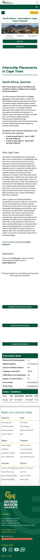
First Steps (23, 423)
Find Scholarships (7, 426)
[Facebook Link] (4, 551)
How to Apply (6, 445)
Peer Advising (24, 426)
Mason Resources (7, 472)
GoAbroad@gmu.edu (8, 530)
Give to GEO (24, 479)
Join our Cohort (25, 476)
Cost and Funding (26, 449)
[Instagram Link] (10, 551)
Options (34, 12)
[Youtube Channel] (16, 551)
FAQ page (16, 258)
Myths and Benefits (26, 430)
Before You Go (25, 445)
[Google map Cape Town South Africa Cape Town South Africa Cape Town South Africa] (20, 284)
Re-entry (23, 472)
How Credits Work (7, 457)
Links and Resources (27, 457)
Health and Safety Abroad (10, 468)
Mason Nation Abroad (9, 476)
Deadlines (4, 449)
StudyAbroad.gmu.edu (9, 532)
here (13, 235)
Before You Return (26, 468)
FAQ (21, 434)
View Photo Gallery (8, 479)
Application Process (8, 453)
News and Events (7, 430)
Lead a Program (7, 434)
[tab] (9, 36)
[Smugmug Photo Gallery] (22, 551)
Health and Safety (26, 453)
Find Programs (6, 423)
